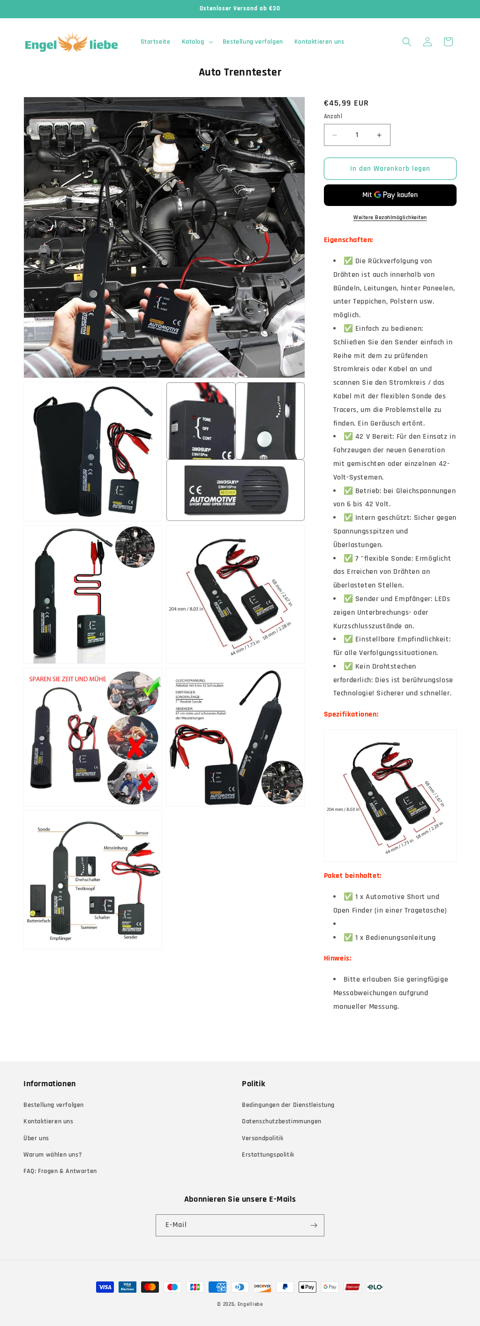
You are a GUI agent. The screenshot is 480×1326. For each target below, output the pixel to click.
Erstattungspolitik (268, 1155)
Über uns (36, 1138)
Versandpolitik (262, 1138)
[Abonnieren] (313, 1225)
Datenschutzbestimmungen (282, 1121)
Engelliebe (250, 1304)
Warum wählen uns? (52, 1155)
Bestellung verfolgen (53, 1105)
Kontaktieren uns (48, 1121)
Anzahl (333, 116)
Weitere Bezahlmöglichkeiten (390, 217)
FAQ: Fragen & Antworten (60, 1171)
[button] (196, 42)
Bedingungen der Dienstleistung (288, 1105)
